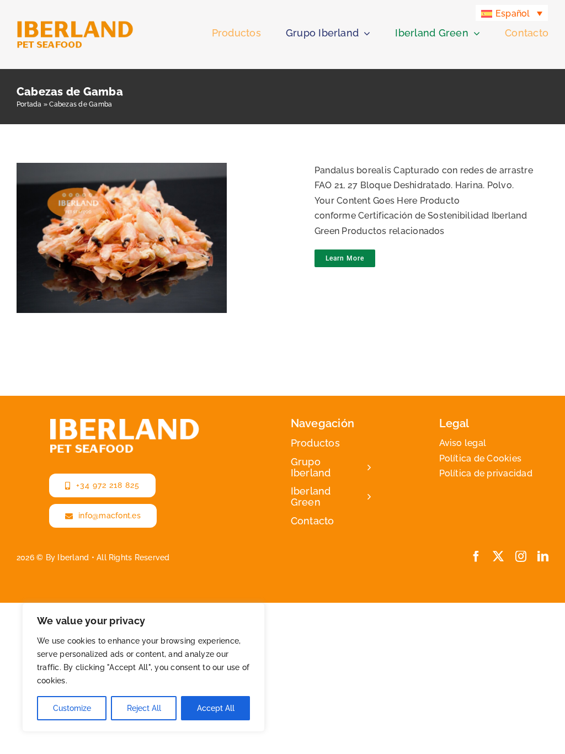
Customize (72, 708)
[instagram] (520, 556)
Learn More (345, 258)
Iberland (73, 557)
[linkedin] (542, 556)
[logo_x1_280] (75, 24)
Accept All (215, 708)
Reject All (144, 708)
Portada (29, 104)
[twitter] (498, 556)
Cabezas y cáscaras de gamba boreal (155, 228)
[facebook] (476, 556)
